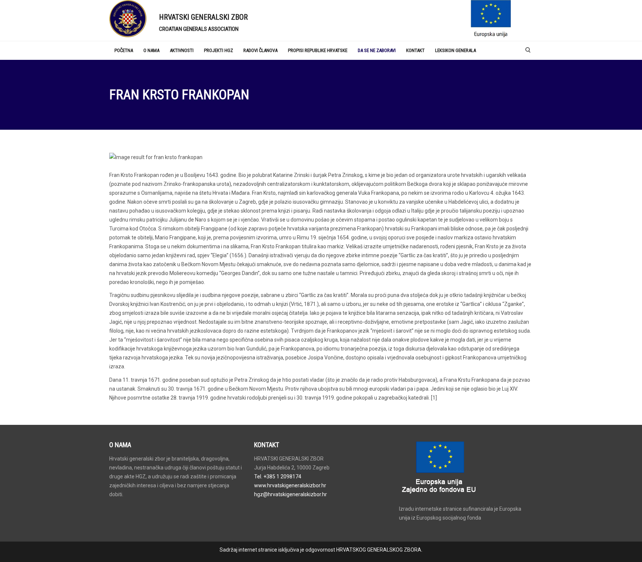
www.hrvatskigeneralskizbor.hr (290, 485)
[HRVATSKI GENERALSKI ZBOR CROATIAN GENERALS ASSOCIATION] (128, 18)
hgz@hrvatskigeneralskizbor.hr (290, 494)
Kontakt (415, 50)
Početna (123, 50)
